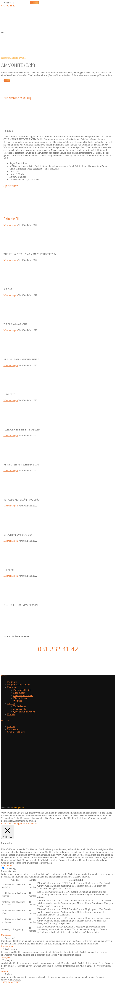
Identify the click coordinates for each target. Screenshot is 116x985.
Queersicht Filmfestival (24, 711)
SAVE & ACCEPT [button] (10, 982)
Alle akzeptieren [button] (30, 823)
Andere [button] (4, 971)
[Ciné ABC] (24, 28)
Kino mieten (19, 692)
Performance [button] (7, 946)
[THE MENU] (26, 564)
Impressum (12, 729)
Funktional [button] (6, 935)
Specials (11, 703)
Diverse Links (20, 698)
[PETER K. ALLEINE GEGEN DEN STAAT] (26, 458)
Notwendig (10, 868)
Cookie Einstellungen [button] (11, 823)
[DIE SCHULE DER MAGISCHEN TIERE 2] (26, 353)
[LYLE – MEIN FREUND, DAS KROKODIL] (26, 599)
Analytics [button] (5, 957)
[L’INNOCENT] (26, 388)
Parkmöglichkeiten (22, 690)
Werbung (17, 701)
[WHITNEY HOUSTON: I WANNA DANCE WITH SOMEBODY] (26, 248)
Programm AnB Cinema (18, 684)
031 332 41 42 (8, 5)
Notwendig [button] (6, 865)
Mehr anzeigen (10, 225)
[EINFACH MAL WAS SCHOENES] (26, 528)
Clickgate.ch (18, 807)
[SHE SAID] (26, 283)
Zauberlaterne (19, 706)
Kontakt (11, 714)
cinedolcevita (19, 709)
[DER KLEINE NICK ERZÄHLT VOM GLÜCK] (26, 493)
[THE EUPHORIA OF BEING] (26, 318)
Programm (12, 682)
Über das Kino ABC (23, 695)
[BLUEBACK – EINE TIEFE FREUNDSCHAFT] (26, 423)
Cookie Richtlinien (16, 732)
